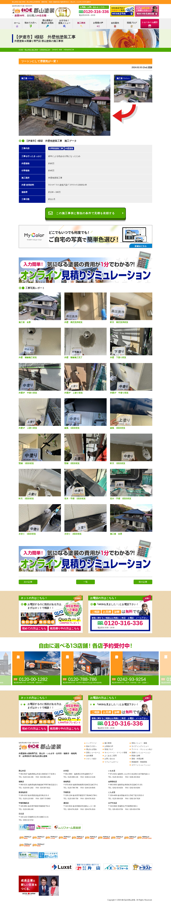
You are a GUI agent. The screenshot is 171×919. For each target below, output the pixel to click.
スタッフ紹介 (91, 759)
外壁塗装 (69, 148)
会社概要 (89, 756)
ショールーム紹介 (150, 22)
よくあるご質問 (110, 756)
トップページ (91, 743)
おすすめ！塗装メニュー (64, 21)
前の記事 (143, 582)
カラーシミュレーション (141, 765)
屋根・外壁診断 (137, 759)
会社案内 (115, 23)
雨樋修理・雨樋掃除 (139, 762)
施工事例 (81, 23)
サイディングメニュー (140, 746)
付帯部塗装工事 (56, 148)
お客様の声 (98, 23)
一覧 (85, 582)
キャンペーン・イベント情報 (115, 753)
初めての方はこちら (34, 628)
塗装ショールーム (93, 753)
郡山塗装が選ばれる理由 (47, 21)
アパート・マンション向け (141, 749)
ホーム (17, 23)
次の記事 (28, 582)
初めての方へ (31, 23)
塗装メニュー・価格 (139, 743)
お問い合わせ (109, 759)
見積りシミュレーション (141, 753)
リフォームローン (111, 762)
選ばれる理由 (91, 749)
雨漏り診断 (135, 756)
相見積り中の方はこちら (64, 628)
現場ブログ (132, 23)
